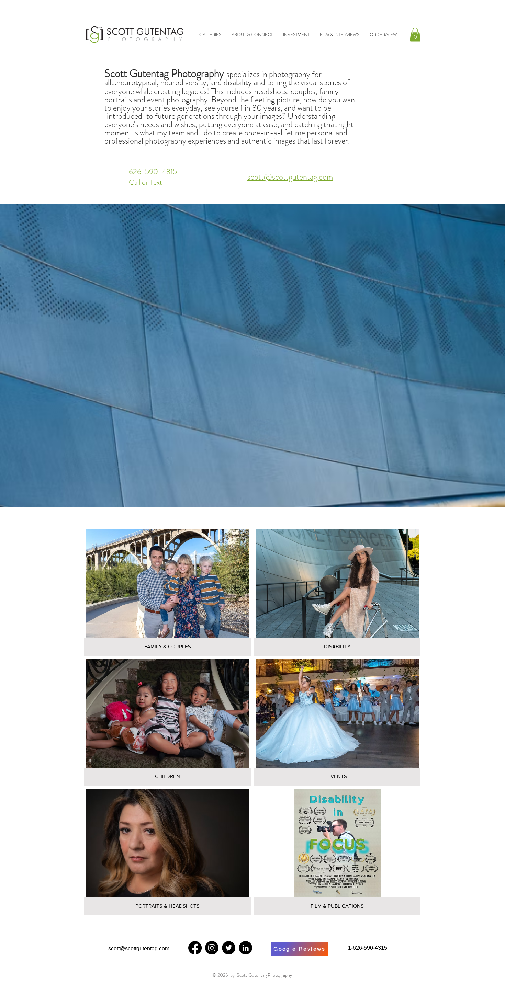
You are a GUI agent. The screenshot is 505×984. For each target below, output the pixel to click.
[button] (415, 34)
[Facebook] (195, 947)
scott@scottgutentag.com (290, 177)
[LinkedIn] (245, 947)
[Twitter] (228, 947)
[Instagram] (211, 947)
